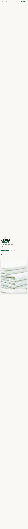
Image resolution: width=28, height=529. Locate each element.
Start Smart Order (4, 250)
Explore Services (13, 250)
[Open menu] (26, 1)
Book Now (23, 1)
